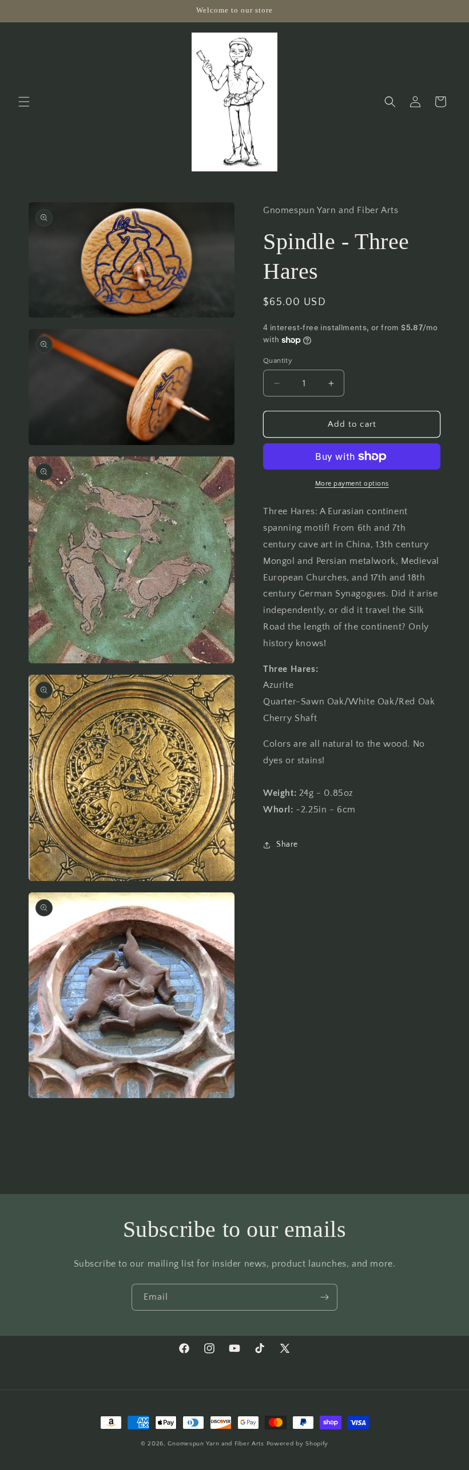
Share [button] (287, 844)
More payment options (352, 483)
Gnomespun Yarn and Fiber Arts (216, 1443)
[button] (24, 101)
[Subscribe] (324, 1297)
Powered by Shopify (298, 1443)
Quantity (277, 361)
